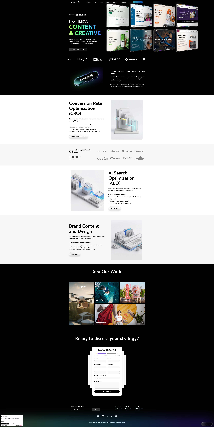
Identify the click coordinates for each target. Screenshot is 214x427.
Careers (123, 422)
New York (118, 407)
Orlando (137, 407)
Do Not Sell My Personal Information (108, 422)
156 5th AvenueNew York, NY (118, 409)
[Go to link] (75, 2)
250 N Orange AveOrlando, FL (139, 409)
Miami (127, 407)
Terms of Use (91, 422)
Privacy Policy (97, 422)
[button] (138, 2)
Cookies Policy (118, 422)
